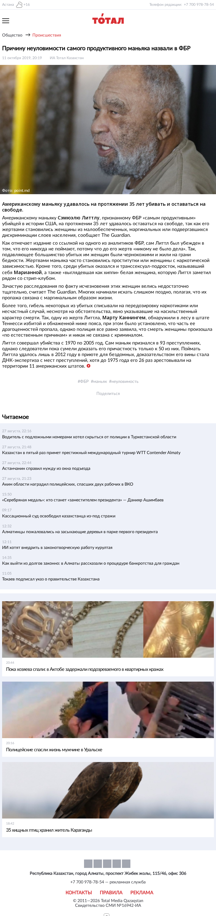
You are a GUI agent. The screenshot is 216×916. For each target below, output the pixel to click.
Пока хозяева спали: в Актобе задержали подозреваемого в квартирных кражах (84, 669)
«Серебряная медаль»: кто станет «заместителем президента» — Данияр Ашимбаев (83, 500)
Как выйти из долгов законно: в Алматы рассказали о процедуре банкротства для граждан (90, 563)
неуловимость (125, 381)
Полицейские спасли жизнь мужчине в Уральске (54, 750)
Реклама (141, 893)
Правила (111, 893)
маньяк (100, 381)
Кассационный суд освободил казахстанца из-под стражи (58, 516)
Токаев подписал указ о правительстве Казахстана (51, 579)
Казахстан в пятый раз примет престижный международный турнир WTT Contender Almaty (91, 453)
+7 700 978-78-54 (199, 5)
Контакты (79, 893)
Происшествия (46, 35)
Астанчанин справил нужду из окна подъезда (46, 468)
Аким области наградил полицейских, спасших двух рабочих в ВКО (67, 484)
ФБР (84, 381)
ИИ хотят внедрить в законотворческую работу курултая (57, 548)
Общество (12, 35)
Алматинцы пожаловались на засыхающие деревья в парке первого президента (80, 532)
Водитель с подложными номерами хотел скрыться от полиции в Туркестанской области (89, 437)
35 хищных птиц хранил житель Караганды (49, 830)
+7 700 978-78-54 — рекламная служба (108, 882)
